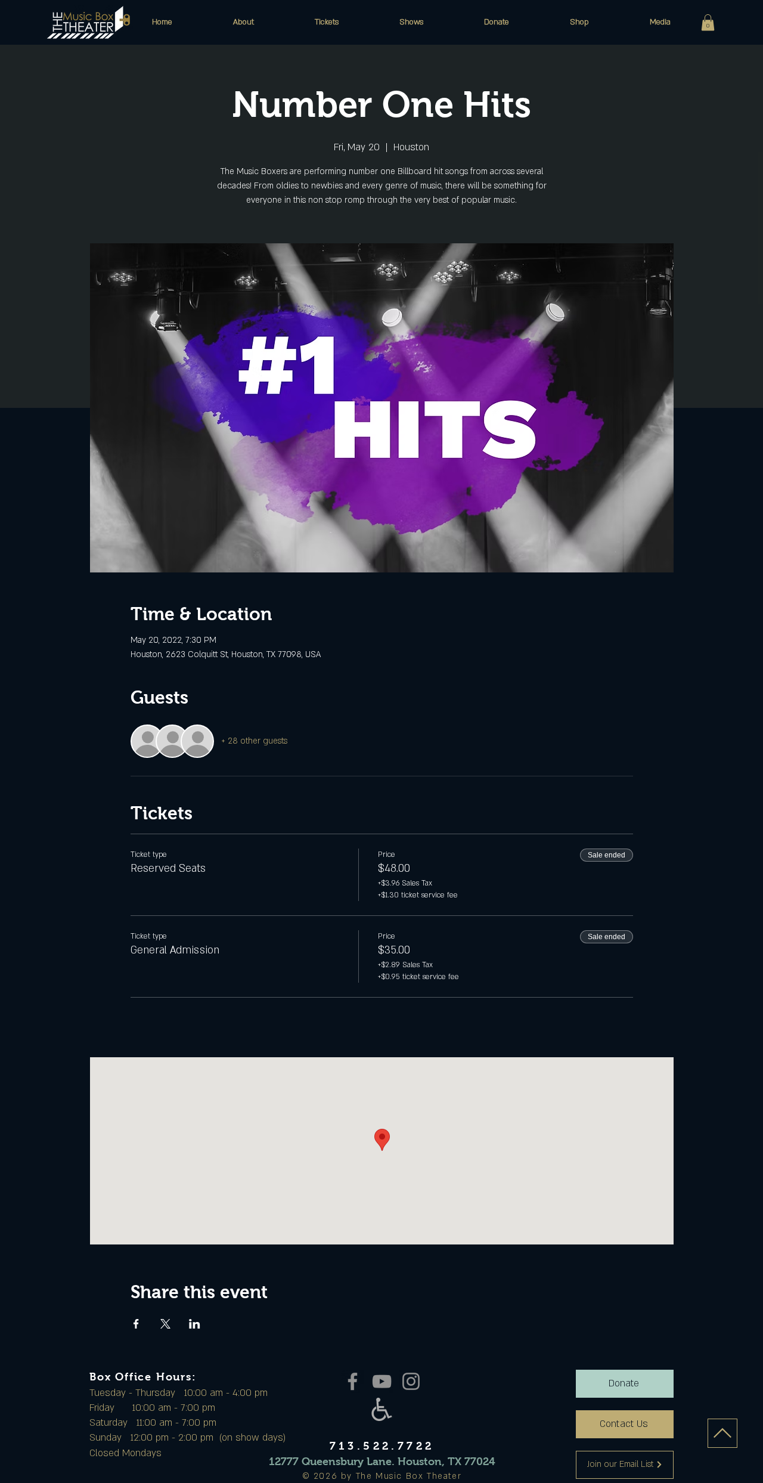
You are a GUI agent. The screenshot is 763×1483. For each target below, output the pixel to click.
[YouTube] (381, 1381)
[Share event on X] (165, 1324)
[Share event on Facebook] (136, 1324)
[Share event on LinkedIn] (194, 1324)
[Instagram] (411, 1381)
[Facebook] (352, 1381)
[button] (243, 22)
